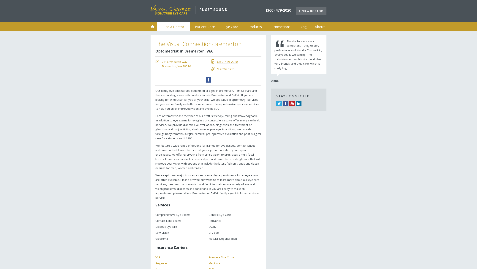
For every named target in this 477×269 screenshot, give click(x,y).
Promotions (280, 26)
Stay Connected (292, 96)
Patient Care (205, 26)
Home (152, 26)
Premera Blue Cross (221, 257)
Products (254, 26)
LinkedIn (298, 103)
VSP (157, 257)
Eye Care (231, 26)
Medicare (214, 263)
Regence (161, 263)
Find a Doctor (311, 11)
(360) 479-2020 (227, 62)
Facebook (208, 80)
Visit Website (225, 69)
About (320, 26)
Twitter (279, 103)
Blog (303, 26)
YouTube (292, 103)
